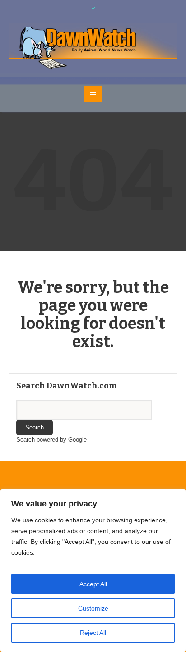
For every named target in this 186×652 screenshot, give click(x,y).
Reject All (93, 632)
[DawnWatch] (93, 46)
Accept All (93, 584)
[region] (93, 570)
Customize (93, 608)
